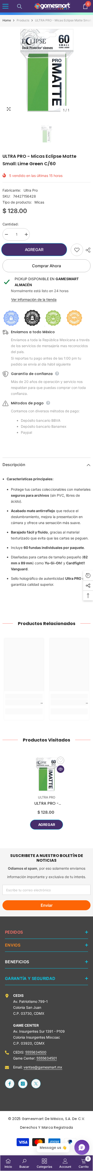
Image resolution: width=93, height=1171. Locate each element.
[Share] (87, 250)
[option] (46, 71)
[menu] (5, 6)
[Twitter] (36, 1083)
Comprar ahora (46, 265)
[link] (24, 702)
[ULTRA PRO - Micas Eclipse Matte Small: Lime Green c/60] (46, 774)
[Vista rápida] (60, 769)
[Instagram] (23, 1083)
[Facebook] (9, 1083)
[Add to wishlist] (77, 250)
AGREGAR (36, 249)
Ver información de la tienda (34, 299)
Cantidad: (10, 224)
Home (6, 20)
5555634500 (35, 1052)
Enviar (47, 905)
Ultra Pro (31, 190)
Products (23, 20)
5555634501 (46, 1058)
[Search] (20, 6)
